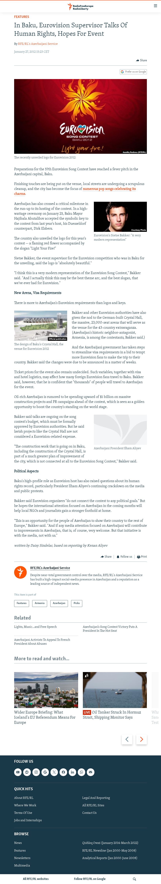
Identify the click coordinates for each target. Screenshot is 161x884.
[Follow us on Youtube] (18, 772)
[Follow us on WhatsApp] (81, 772)
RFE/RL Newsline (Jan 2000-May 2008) (109, 850)
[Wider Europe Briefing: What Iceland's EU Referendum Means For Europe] (46, 690)
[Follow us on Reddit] (27, 772)
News (18, 843)
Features (21, 17)
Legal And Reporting (96, 797)
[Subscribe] (90, 772)
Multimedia (22, 865)
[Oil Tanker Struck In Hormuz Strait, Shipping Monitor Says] (115, 690)
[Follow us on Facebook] (63, 772)
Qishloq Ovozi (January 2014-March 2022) (110, 843)
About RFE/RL (23, 797)
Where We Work (25, 805)
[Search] (134, 879)
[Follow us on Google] (45, 772)
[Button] (141, 60)
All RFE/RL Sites (93, 805)
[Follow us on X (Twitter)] (54, 772)
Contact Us (89, 813)
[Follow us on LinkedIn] (72, 772)
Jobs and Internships (28, 820)
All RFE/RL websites (36, 879)
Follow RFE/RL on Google (90, 879)
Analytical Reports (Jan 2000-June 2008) (109, 858)
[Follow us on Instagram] (36, 772)
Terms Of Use (23, 813)
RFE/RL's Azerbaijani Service (38, 44)
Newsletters (22, 858)
